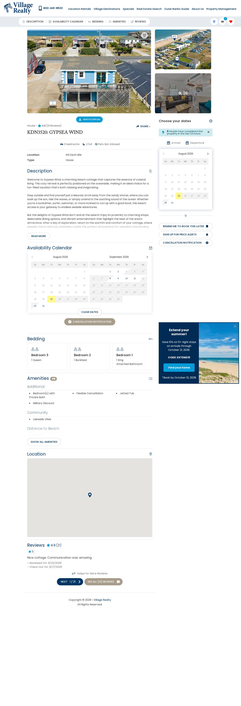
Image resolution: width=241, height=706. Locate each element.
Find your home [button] (179, 367)
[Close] (235, 326)
